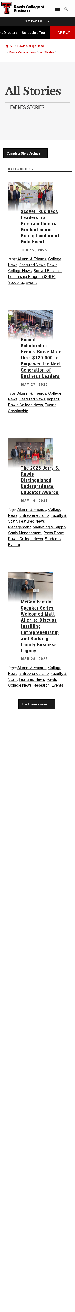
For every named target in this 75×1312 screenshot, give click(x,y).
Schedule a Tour (34, 33)
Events (32, 283)
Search (66, 7)
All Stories (47, 52)
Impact (53, 399)
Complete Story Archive (23, 153)
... (11, 46)
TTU (6, 46)
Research (42, 685)
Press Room (54, 533)
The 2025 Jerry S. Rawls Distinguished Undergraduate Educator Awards (40, 480)
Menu (56, 7)
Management (19, 527)
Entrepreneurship (34, 516)
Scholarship (18, 411)
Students (16, 283)
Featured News (32, 265)
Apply (64, 32)
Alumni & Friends (32, 259)
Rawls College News (22, 52)
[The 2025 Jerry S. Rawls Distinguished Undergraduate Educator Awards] (37, 453)
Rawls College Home (31, 46)
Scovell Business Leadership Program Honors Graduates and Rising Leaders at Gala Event (40, 226)
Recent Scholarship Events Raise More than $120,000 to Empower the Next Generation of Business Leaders (41, 358)
